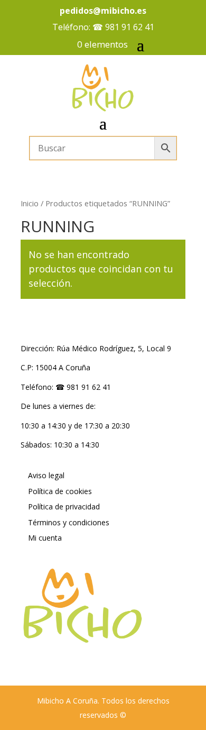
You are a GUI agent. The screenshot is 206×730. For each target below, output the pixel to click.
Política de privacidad (64, 506)
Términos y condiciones (68, 522)
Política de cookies (60, 491)
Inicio (30, 203)
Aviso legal (46, 475)
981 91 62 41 (129, 27)
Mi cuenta (45, 538)
